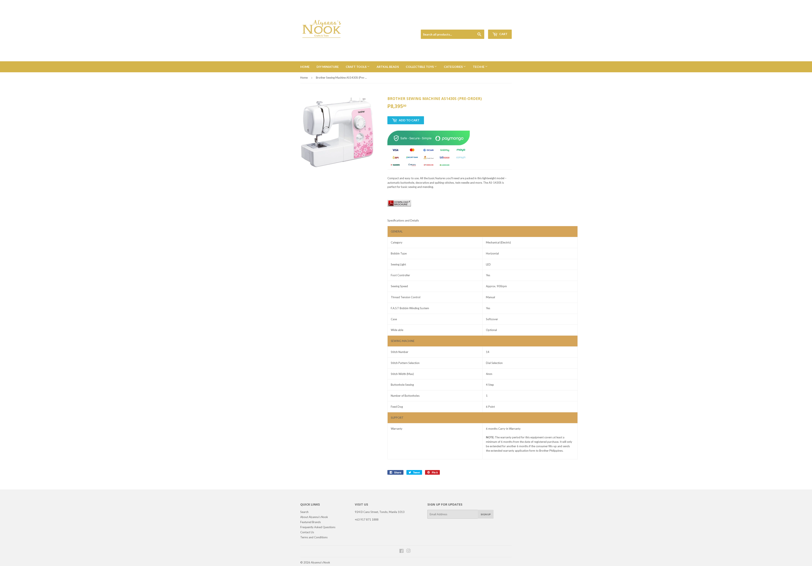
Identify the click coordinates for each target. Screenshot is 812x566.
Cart (503, 34)
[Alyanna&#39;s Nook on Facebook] (401, 551)
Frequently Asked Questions (317, 527)
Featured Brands (310, 522)
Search (304, 512)
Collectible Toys (420, 66)
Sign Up (486, 514)
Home (305, 66)
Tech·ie (479, 66)
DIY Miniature (328, 66)
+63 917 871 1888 (367, 519)
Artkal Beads (388, 66)
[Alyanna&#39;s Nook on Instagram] (408, 551)
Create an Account (501, 24)
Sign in (482, 24)
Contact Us (307, 532)
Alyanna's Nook (320, 562)
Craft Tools (356, 66)
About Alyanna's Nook (314, 517)
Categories (453, 66)
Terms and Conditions (314, 537)
